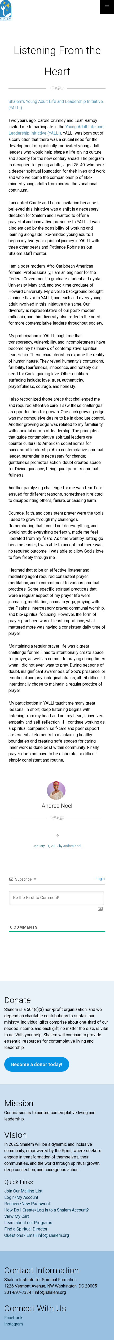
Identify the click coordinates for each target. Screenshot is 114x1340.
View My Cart (16, 1216)
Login (100, 879)
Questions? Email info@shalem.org (36, 1235)
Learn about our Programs (28, 1222)
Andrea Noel (72, 846)
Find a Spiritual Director (25, 1229)
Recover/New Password (27, 1203)
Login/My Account (21, 1197)
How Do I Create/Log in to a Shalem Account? (46, 1210)
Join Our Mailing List (23, 1191)
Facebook (13, 1317)
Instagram (13, 1324)
